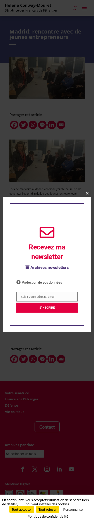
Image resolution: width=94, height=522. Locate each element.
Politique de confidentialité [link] (48, 516)
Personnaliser (73, 509)
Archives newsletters (49, 267)
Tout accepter (22, 509)
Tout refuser (47, 509)
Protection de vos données (42, 282)
